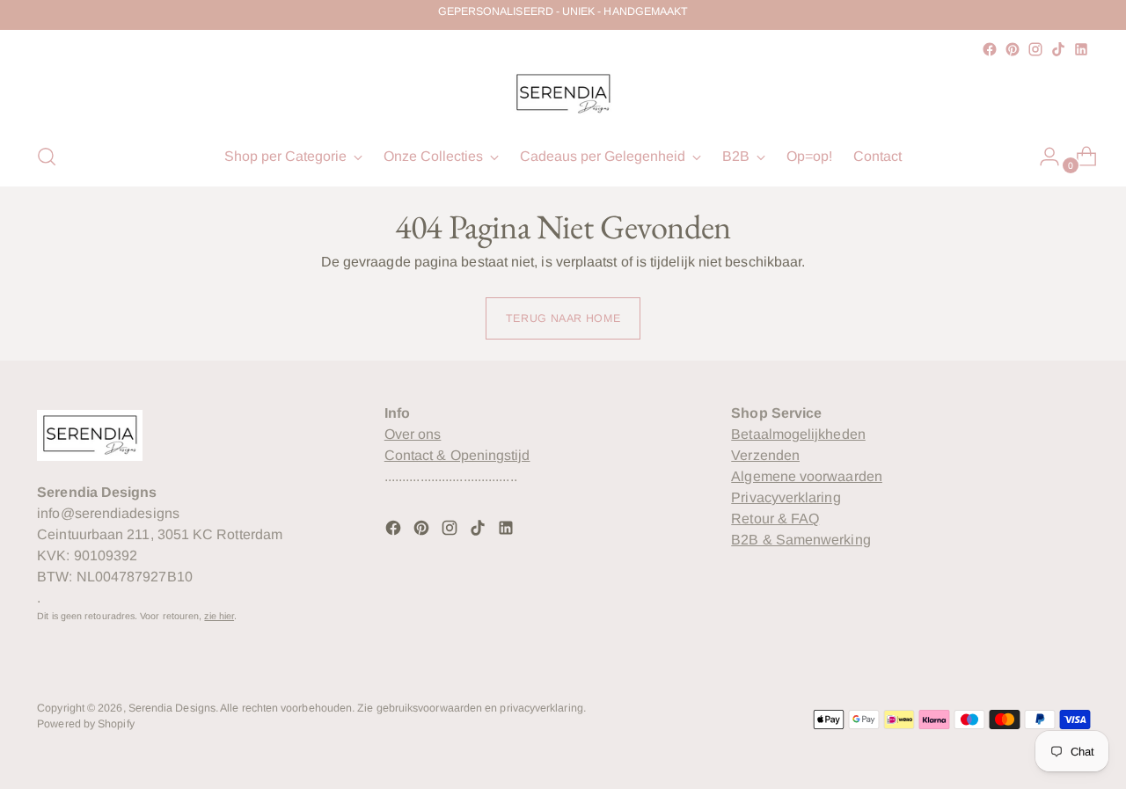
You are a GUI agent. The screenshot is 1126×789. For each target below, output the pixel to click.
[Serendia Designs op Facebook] (990, 49)
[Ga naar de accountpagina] (1042, 156)
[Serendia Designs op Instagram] (1035, 49)
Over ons (413, 434)
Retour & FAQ (775, 518)
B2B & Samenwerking (800, 539)
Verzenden (765, 455)
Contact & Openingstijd (457, 455)
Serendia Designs (172, 708)
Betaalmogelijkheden (798, 434)
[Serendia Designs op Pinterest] (1012, 49)
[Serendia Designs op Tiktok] (1058, 49)
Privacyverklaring (785, 497)
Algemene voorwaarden (806, 476)
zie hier (219, 615)
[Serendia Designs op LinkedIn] (1081, 49)
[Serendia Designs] (563, 94)
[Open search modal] (46, 156)
